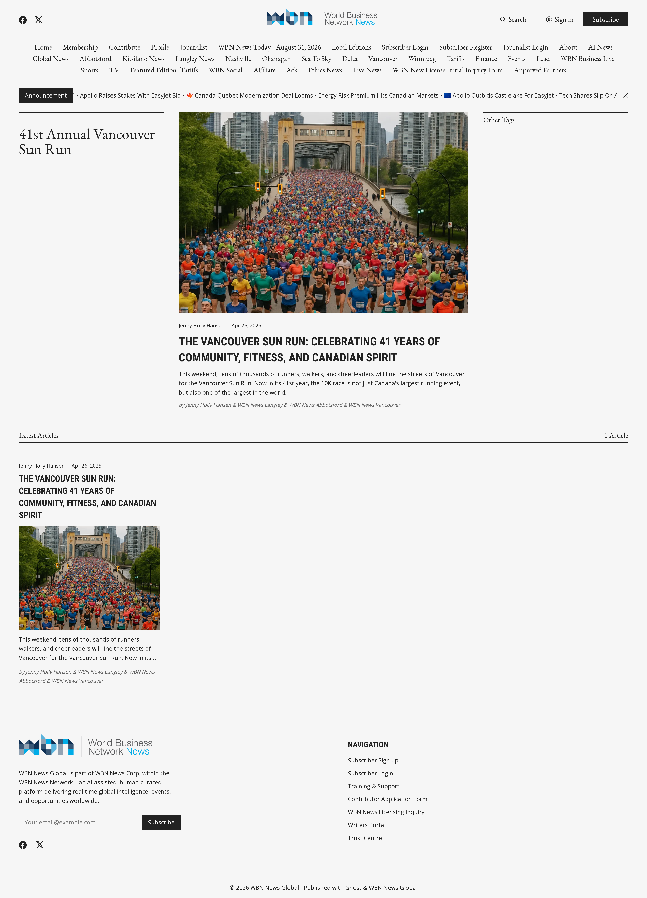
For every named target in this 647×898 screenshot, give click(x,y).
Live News (367, 70)
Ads (291, 70)
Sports (89, 70)
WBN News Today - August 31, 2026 (269, 47)
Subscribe (605, 19)
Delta (350, 58)
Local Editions (351, 47)
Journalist (193, 47)
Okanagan (276, 58)
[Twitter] (39, 20)
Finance (486, 58)
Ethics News (325, 70)
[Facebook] (23, 20)
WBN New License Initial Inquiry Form (447, 70)
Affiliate (264, 70)
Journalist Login (525, 47)
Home (43, 47)
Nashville (238, 58)
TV (114, 70)
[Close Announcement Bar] (625, 95)
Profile (160, 47)
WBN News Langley (259, 404)
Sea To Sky (316, 58)
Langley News (194, 58)
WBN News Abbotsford (315, 404)
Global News (51, 58)
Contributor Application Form (387, 799)
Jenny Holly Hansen (202, 325)
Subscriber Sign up (373, 760)
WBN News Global (274, 887)
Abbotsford (95, 58)
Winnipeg (422, 58)
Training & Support (373, 786)
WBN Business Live (587, 58)
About (568, 47)
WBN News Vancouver (374, 404)
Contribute (124, 47)
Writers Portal (367, 825)
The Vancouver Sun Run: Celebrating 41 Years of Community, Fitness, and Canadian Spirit (309, 349)
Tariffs (455, 58)
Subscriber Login (405, 47)
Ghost (353, 887)
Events (516, 58)
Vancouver (383, 58)
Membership (80, 47)
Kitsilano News (143, 58)
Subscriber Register (465, 47)
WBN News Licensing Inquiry (386, 812)
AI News (600, 47)
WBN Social (226, 70)
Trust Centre (365, 838)
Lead (543, 58)
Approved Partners (540, 70)
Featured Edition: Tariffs (164, 70)
